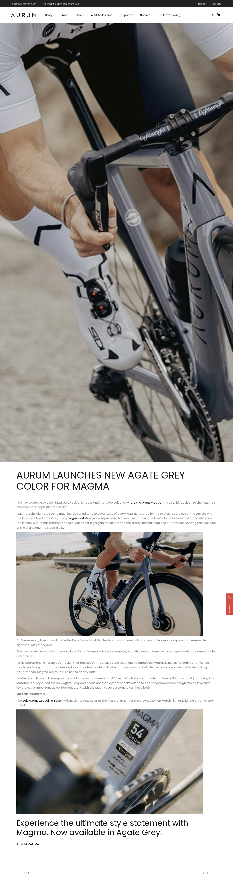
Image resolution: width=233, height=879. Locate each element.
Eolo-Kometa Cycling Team (42, 701)
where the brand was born (145, 502)
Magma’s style (78, 518)
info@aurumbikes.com (23, 3)
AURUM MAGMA (27, 844)
